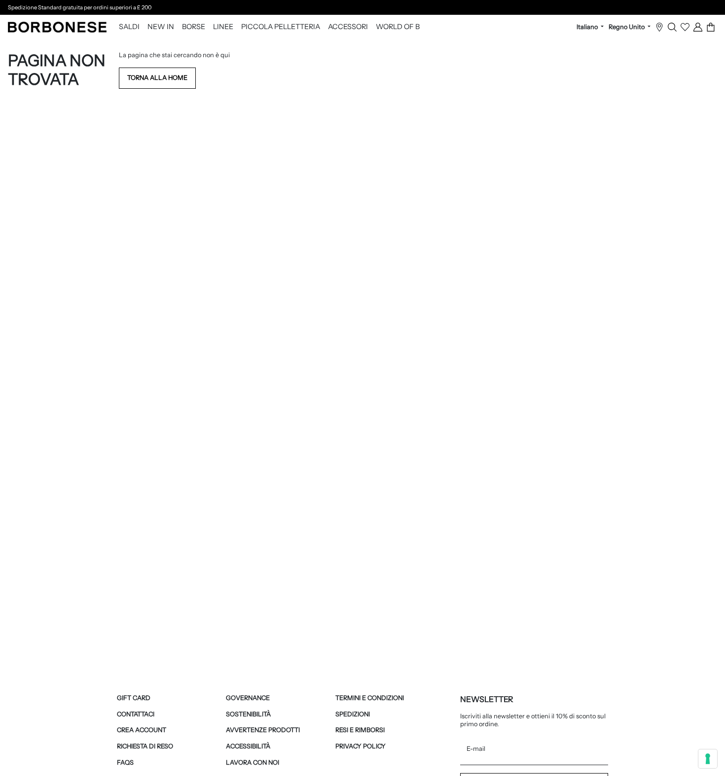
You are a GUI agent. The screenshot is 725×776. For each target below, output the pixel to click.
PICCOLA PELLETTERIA (280, 27)
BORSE (193, 27)
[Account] (697, 27)
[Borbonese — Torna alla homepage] (57, 27)
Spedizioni (352, 714)
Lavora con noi (252, 762)
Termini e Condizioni (369, 698)
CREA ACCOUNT (141, 730)
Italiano (588, 27)
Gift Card (133, 698)
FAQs (125, 762)
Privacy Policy (360, 746)
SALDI (129, 27)
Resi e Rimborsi (360, 730)
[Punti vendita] (659, 27)
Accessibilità (248, 746)
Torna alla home (157, 77)
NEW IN (160, 27)
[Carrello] (710, 27)
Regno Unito (627, 27)
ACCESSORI (348, 27)
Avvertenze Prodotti (263, 730)
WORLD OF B (398, 27)
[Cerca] (672, 27)
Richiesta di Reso (145, 746)
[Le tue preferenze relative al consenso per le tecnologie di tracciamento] (707, 758)
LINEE (223, 27)
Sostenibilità (248, 714)
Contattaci (135, 714)
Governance (248, 698)
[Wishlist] (685, 27)
